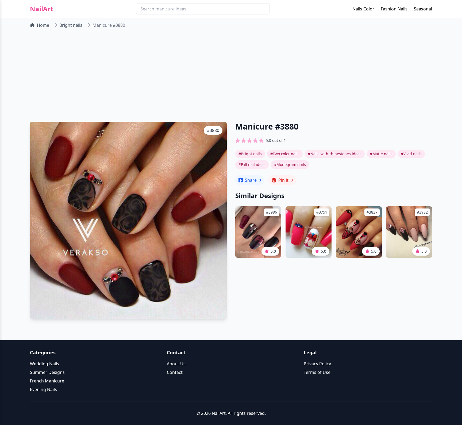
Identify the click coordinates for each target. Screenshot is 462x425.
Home (43, 25)
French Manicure (47, 381)
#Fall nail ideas (251, 164)
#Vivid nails (411, 153)
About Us (176, 364)
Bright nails (70, 25)
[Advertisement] (231, 72)
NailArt (41, 9)
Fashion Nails (394, 9)
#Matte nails (381, 153)
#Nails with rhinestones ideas (334, 153)
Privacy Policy (317, 364)
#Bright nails (250, 153)
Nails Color (363, 9)
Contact (175, 372)
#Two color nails (284, 153)
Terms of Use (317, 372)
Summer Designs (47, 372)
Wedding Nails (44, 364)
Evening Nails (43, 389)
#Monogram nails (290, 164)
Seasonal (423, 9)
